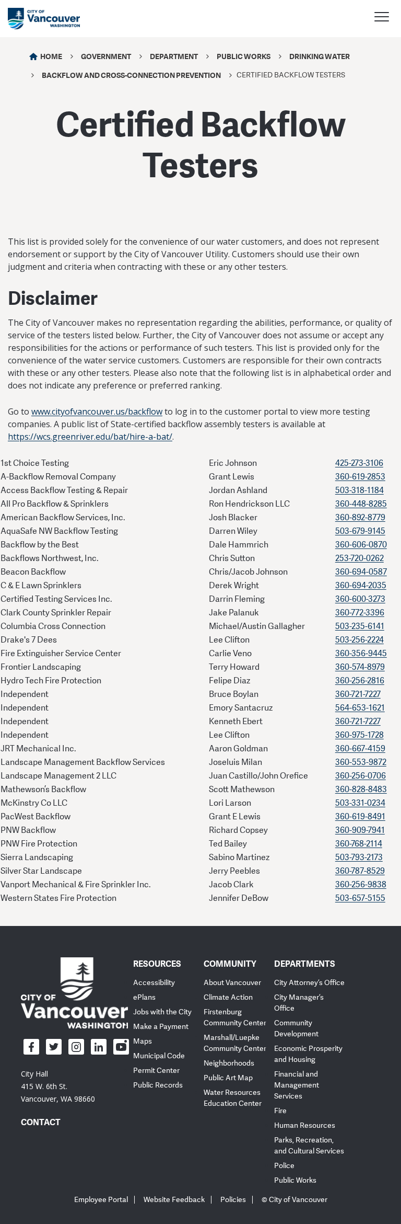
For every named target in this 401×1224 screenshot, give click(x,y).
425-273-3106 (359, 463)
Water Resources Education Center (233, 1098)
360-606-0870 (361, 545)
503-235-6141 (359, 626)
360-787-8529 (360, 871)
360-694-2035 (360, 585)
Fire (280, 1111)
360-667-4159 (360, 748)
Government (106, 56)
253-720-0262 (359, 558)
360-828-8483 (361, 789)
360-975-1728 (359, 735)
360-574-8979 (360, 667)
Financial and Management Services (296, 1085)
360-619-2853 (360, 477)
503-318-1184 (359, 490)
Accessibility (154, 983)
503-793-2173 (359, 857)
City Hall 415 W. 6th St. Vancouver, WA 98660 (58, 1086)
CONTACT (41, 1122)
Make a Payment (160, 1027)
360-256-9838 (360, 884)
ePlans (144, 997)
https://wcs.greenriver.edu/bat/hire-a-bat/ (90, 436)
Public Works (243, 56)
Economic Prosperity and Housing (308, 1054)
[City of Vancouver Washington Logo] (44, 18)
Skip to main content (48, 90)
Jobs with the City (162, 1012)
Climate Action (228, 997)
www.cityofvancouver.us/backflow (96, 411)
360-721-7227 (358, 694)
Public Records (158, 1085)
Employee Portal (101, 1200)
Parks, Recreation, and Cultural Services (309, 1145)
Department (174, 56)
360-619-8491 (360, 816)
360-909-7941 (360, 830)
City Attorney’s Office (309, 983)
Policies (233, 1200)
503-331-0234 (360, 803)
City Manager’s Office (299, 1002)
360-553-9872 (360, 762)
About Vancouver (232, 983)
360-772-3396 (359, 613)
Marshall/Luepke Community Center (235, 1043)
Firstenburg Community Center (235, 1017)
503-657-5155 (360, 898)
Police (284, 1166)
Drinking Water (319, 56)
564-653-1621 (360, 708)
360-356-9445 (361, 653)
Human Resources (304, 1125)
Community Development (296, 1028)
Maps (142, 1041)
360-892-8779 (360, 517)
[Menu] (382, 18)
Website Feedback (174, 1200)
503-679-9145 (360, 531)
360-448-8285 (361, 504)
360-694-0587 (361, 572)
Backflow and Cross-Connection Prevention (131, 75)
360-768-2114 (358, 844)
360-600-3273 (360, 599)
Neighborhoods (229, 1063)
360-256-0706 (360, 776)
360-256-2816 (359, 681)
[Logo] (74, 992)
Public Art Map (228, 1078)
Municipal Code (159, 1056)
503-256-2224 (359, 640)
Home (51, 56)
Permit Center (156, 1071)
